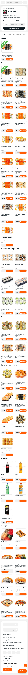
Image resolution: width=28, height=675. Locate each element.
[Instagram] (18, 652)
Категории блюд (8, 645)
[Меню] (3, 2)
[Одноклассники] (14, 652)
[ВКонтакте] (5, 652)
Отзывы (21, 24)
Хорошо (7, 669)
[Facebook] (9, 652)
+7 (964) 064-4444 (9, 658)
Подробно (14, 24)
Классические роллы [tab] (19, 34)
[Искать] (21, 2)
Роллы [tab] (9, 34)
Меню (6, 24)
